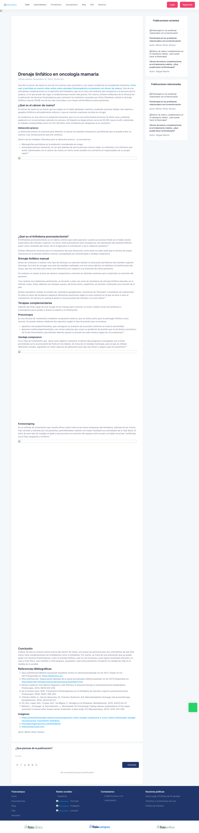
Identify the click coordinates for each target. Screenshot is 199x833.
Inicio (14, 796)
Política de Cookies (155, 806)
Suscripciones (18, 801)
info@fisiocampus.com (113, 796)
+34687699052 (110, 800)
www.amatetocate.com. (33, 727)
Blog (14, 806)
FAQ (13, 810)
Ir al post (166, 32)
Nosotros (16, 815)
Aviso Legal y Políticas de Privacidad (163, 796)
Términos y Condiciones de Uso (161, 801)
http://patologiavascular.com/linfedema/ (41, 724)
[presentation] (2, 19)
